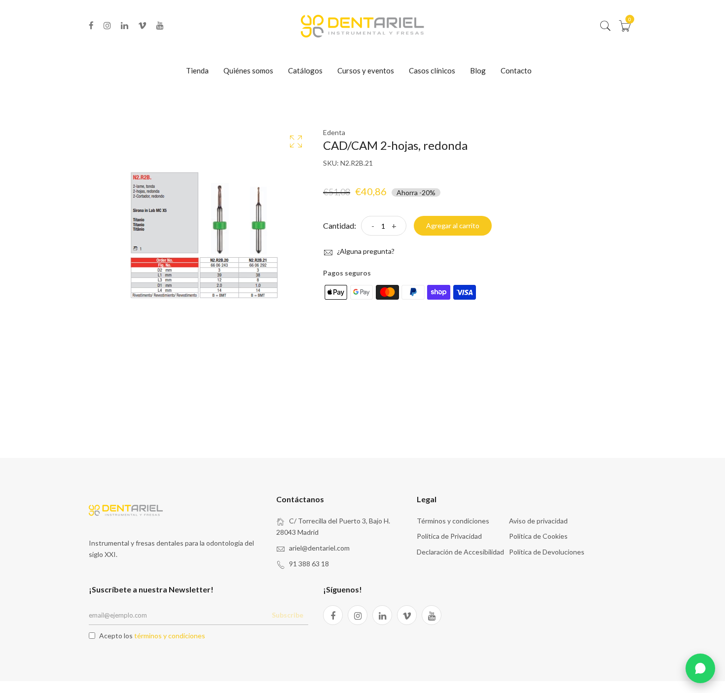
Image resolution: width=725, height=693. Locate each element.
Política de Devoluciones (546, 552)
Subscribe (287, 615)
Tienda (197, 70)
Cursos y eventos (365, 70)
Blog (478, 70)
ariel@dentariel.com (319, 548)
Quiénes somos (248, 70)
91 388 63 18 (309, 563)
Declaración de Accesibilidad (460, 552)
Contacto (516, 70)
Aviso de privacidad (538, 521)
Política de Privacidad (449, 536)
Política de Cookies (538, 536)
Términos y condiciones (453, 521)
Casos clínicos (432, 70)
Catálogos (305, 70)
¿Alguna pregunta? (365, 251)
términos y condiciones (169, 635)
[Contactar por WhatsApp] (700, 668)
